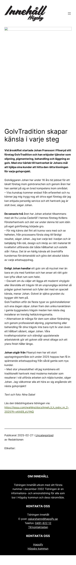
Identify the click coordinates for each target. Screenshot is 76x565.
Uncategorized (44, 435)
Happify (38, 544)
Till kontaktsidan (38, 527)
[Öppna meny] (69, 13)
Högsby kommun (38, 548)
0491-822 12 (43, 523)
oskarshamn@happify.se (43, 518)
